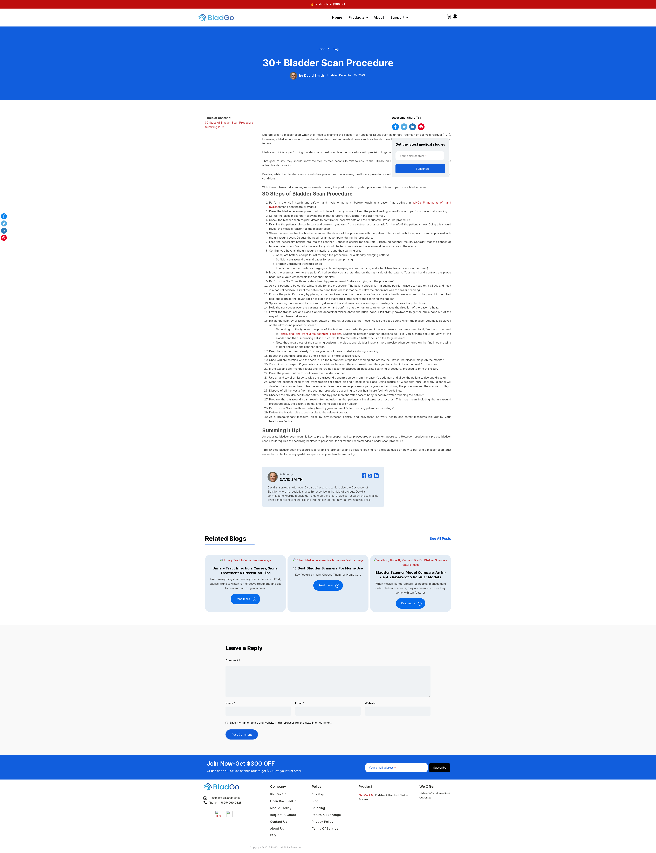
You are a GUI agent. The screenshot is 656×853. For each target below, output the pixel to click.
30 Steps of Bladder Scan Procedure (229, 122)
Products (356, 17)
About (379, 17)
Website (370, 703)
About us (277, 828)
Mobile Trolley (281, 808)
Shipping (318, 808)
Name (230, 703)
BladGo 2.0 (278, 794)
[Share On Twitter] (4, 224)
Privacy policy (322, 821)
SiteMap (318, 794)
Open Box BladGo (283, 801)
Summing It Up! (215, 127)
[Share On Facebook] (4, 216)
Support (397, 17)
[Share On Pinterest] (4, 238)
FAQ (273, 835)
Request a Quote (283, 815)
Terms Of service (325, 828)
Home (337, 17)
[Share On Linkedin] (4, 231)
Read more (243, 599)
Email (299, 703)
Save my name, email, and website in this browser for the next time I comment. (280, 722)
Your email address (413, 156)
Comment (233, 660)
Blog (336, 49)
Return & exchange (326, 815)
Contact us (278, 821)
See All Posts (440, 538)
